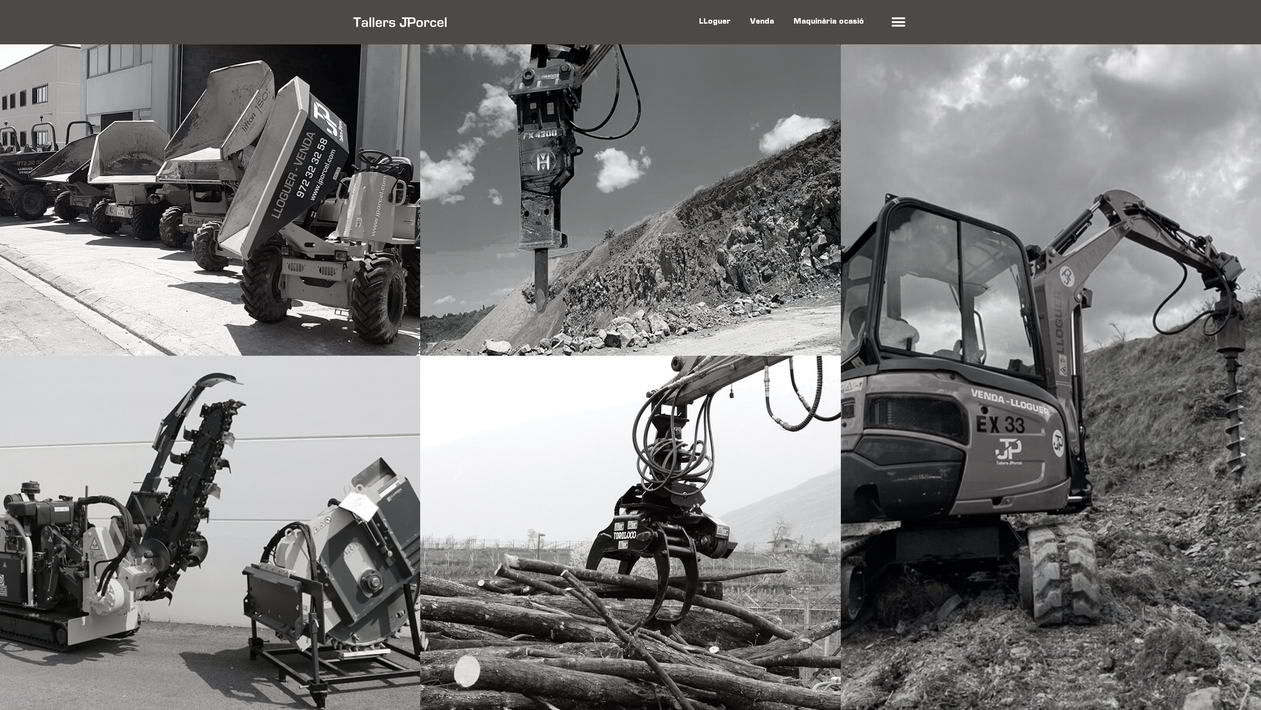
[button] (898, 22)
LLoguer (714, 22)
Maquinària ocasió (829, 22)
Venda (762, 22)
